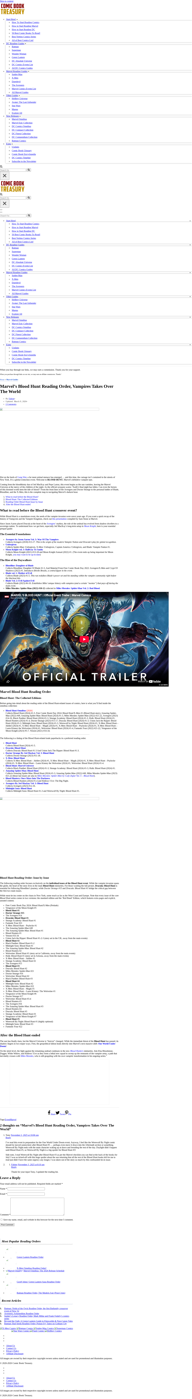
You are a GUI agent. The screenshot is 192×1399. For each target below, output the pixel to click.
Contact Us (11, 1348)
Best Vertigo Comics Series (24, 36)
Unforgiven (11, 544)
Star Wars (16, 105)
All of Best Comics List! (22, 40)
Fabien (11, 398)
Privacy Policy (12, 1351)
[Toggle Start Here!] (190, 221)
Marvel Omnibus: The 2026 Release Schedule (43, 1271)
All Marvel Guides (20, 92)
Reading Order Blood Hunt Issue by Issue (24, 502)
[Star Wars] (20, 1331)
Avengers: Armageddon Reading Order (21, 1313)
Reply (8, 1137)
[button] (17, 19)
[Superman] (63, 1328)
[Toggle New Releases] (190, 317)
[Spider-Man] (44, 1328)
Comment (5, 1214)
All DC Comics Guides (22, 68)
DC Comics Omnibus (21, 126)
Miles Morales (27, 1056)
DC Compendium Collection (24, 137)
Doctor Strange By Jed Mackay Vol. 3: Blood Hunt (30, 753)
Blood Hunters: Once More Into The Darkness (28, 778)
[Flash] (37, 1331)
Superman (16, 50)
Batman (15, 46)
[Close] (4, 176)
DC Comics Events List (22, 64)
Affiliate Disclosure (14, 1353)
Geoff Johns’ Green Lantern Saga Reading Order (38, 1282)
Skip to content (6, 1)
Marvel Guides (12, 380)
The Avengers (18, 85)
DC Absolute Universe (22, 61)
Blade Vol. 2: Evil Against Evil (20, 581)
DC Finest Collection (21, 133)
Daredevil (16, 81)
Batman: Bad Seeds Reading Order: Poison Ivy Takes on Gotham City (35, 1323)
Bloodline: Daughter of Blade (19, 565)
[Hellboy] (53, 1331)
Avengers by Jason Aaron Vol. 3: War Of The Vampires (32, 539)
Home (2, 380)
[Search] (1, 167)
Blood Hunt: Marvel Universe (20, 766)
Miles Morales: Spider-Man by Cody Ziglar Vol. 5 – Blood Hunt (65, 776)
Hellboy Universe (20, 98)
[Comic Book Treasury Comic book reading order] (12, 14)
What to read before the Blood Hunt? (22, 497)
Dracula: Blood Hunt (16, 748)
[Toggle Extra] (190, 344)
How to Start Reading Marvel (25, 26)
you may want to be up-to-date (26, 554)
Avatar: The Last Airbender (24, 102)
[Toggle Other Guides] (190, 296)
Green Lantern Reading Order (30, 1257)
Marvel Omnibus (19, 119)
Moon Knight (90, 526)
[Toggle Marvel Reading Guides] (190, 272)
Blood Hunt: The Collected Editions (22, 499)
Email (3, 1194)
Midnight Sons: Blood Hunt (19, 788)
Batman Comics (19, 141)
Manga (15, 109)
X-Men (15, 78)
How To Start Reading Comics (25, 22)
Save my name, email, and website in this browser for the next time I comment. (38, 1219)
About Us (10, 1345)
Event (7, 1119)
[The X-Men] (8, 1328)
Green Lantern (18, 57)
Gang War (21, 477)
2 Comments (11, 404)
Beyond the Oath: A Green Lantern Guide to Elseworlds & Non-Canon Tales (38, 1321)
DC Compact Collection (22, 130)
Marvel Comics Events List (24, 89)
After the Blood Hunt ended (18, 504)
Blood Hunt (11, 743)
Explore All (17, 113)
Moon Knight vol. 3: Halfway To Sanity (24, 549)
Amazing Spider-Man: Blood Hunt (22, 771)
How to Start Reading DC (23, 29)
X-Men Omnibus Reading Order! (31, 1268)
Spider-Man (17, 74)
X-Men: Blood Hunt (15, 758)
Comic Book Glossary (22, 150)
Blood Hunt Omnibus (16, 710)
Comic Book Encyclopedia (24, 154)
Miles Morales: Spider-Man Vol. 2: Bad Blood (78, 588)
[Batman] (25, 1328)
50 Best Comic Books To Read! (26, 33)
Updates (15, 147)
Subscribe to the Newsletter (24, 161)
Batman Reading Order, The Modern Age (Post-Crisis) (41, 1293)
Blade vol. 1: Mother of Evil (19, 573)
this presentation (59, 519)
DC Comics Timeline (21, 158)
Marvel (13, 1119)
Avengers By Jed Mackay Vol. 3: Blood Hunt (27, 783)
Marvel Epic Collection (22, 123)
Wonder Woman (19, 54)
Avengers (51, 523)
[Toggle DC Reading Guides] (190, 245)
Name (3, 1189)
